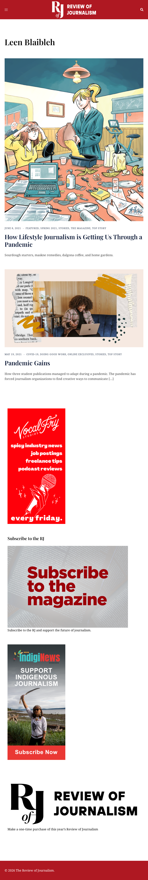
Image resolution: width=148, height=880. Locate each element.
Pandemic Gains (27, 363)
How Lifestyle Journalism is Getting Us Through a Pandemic (73, 240)
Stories (64, 228)
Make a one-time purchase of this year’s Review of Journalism (53, 829)
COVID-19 (32, 354)
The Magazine (81, 228)
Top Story (99, 228)
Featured (32, 228)
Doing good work (53, 354)
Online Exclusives (81, 354)
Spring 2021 (48, 228)
